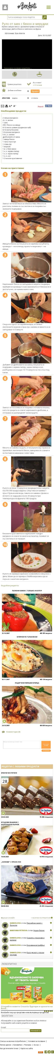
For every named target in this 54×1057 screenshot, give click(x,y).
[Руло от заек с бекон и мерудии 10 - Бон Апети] (31, 557)
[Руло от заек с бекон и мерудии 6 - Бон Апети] (31, 391)
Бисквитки (17, 1045)
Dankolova (15, 923)
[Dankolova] (5, 925)
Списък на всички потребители (13, 1041)
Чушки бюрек (38, 930)
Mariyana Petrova (18, 930)
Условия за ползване (36, 1041)
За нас (36, 1045)
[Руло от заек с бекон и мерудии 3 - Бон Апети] (31, 267)
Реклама (27, 1045)
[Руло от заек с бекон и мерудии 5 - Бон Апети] (31, 348)
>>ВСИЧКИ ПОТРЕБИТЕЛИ (41, 918)
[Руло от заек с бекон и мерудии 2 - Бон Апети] (31, 227)
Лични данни (5, 1045)
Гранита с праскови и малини (27, 939)
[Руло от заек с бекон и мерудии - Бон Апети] (31, 187)
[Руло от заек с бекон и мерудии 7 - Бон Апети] (31, 431)
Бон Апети (20, 33)
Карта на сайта (27, 1048)
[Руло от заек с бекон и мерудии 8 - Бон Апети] (31, 471)
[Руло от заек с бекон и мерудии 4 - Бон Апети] (31, 308)
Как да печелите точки (9, 1048)
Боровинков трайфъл (36, 945)
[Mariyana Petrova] (5, 932)
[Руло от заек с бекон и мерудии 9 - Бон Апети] (31, 517)
